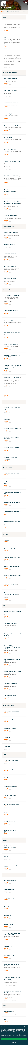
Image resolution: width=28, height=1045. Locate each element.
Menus (2, 11)
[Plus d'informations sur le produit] (16, 90)
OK (14, 1039)
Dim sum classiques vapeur (13, 11)
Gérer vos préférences (5, 1034)
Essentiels (14, 1042)
